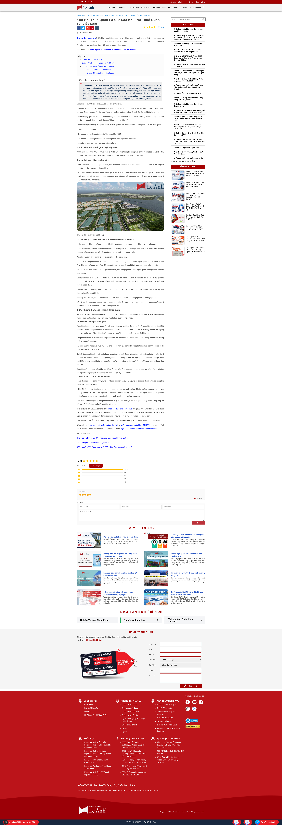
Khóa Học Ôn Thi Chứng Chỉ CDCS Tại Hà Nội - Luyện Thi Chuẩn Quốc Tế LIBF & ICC (195, 245)
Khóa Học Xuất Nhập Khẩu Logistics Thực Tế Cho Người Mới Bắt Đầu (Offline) (97, 744)
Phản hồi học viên (180, 7)
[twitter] (82, 2)
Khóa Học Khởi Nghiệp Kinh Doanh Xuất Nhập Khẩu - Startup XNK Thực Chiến (189, 111)
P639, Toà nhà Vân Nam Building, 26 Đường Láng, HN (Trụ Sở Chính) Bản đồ (133, 744)
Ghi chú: (152, 675)
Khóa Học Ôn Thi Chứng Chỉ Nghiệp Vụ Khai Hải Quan (189, 153)
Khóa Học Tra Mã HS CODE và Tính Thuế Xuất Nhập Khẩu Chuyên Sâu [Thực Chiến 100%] (189, 127)
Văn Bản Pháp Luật (165, 718)
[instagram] (88, 2)
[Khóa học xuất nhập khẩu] (86, 10)
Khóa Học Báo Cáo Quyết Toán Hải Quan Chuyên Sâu (189, 65)
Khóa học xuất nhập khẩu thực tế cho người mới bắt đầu (188, 30)
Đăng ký (193, 686)
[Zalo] (194, 709)
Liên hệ (203, 2)
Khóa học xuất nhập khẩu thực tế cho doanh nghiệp (188, 105)
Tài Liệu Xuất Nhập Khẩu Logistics (180, 620)
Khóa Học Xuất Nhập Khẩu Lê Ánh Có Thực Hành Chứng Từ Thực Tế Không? (195, 191)
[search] (203, 7)
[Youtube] (194, 702)
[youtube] (85, 2)
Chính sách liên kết (129, 725)
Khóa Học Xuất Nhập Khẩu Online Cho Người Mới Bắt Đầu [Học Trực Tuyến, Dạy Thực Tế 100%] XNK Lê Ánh (188, 37)
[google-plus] (88, 28)
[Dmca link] (192, 726)
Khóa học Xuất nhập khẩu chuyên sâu (188, 158)
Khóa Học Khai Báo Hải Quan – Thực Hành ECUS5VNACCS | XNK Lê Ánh (188, 51)
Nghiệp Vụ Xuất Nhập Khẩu (94, 620)
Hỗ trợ (197, 2)
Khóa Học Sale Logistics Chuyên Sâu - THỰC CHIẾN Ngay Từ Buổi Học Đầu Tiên (188, 118)
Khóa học (121, 7)
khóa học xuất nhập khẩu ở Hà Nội (103, 425)
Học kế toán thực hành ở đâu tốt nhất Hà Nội (139, 429)
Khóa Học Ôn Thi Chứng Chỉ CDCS (187, 93)
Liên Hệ (87, 712)
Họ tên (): (152, 644)
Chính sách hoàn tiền (130, 715)
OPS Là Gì (81, 447)
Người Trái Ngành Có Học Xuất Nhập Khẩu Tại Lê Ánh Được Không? (195, 179)
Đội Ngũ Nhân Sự (91, 708)
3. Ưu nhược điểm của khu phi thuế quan (98, 66)
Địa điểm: (152, 665)
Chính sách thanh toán (130, 712)
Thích (198, 498)
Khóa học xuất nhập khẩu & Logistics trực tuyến (188, 44)
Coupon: (152, 670)
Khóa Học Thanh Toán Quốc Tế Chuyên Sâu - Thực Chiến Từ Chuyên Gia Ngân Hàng (189, 73)
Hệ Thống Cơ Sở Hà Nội (132, 738)
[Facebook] (79, 2)
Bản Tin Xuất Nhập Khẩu (167, 725)
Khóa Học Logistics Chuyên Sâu (186, 148)
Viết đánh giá (96, 466)
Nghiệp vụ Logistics (134, 620)
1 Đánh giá (160, 27)
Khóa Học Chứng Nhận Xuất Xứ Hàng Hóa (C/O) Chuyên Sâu (188, 99)
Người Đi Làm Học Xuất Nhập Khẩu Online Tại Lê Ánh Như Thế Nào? (195, 168)
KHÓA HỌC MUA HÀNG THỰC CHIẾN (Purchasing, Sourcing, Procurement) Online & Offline (188, 58)
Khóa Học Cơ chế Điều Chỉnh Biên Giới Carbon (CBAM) (189, 134)
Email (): (152, 654)
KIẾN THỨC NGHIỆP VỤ (168, 701)
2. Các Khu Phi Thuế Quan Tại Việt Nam (98, 63)
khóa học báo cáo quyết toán (120, 409)
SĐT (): (152, 649)
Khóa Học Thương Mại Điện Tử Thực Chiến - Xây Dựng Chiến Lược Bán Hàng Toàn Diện (189, 141)
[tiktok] (92, 2)
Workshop (156, 7)
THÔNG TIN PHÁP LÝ (131, 701)
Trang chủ (111, 7)
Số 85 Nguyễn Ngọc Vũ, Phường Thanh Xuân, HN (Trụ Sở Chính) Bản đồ (134, 753)
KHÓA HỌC (89, 738)
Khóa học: (152, 660)
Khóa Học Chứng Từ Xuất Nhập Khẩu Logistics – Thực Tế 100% (188, 80)
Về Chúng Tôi (90, 701)
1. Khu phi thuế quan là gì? (92, 60)
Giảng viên (166, 7)
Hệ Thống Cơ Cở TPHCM (168, 738)
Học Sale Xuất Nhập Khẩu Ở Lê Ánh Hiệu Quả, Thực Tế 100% (195, 212)
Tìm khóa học (134, 822)
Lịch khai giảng (195, 7)
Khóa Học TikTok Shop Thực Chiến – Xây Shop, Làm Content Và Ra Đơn (194, 222)
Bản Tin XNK (182, 2)
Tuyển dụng (126, 728)
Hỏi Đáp (190, 2)
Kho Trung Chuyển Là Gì (87, 438)
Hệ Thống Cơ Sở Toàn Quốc (95, 715)
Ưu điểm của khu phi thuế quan (99, 70)
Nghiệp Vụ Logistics (165, 708)
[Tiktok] (201, 702)
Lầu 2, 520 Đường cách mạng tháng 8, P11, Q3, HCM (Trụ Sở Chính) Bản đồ (169, 744)
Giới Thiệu (88, 705)
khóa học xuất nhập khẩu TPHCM (135, 425)
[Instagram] (188, 709)
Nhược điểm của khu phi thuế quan (100, 73)
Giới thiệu (173, 2)
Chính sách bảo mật (129, 705)
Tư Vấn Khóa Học (164, 721)
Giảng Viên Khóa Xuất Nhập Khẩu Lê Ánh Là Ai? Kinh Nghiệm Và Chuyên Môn (195, 202)
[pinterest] (92, 28)
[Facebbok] (188, 702)
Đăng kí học (150, 822)
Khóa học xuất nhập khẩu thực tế (104, 50)
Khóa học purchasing (86, 442)
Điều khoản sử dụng (130, 708)
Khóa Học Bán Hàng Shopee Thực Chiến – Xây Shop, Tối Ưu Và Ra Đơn (195, 233)
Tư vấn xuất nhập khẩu (138, 7)
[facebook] (79, 28)
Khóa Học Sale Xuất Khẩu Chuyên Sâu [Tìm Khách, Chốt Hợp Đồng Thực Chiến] (188, 87)
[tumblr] (97, 28)
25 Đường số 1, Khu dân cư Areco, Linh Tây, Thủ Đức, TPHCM (168, 759)
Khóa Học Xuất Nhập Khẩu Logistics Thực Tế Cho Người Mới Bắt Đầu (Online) (97, 753)
